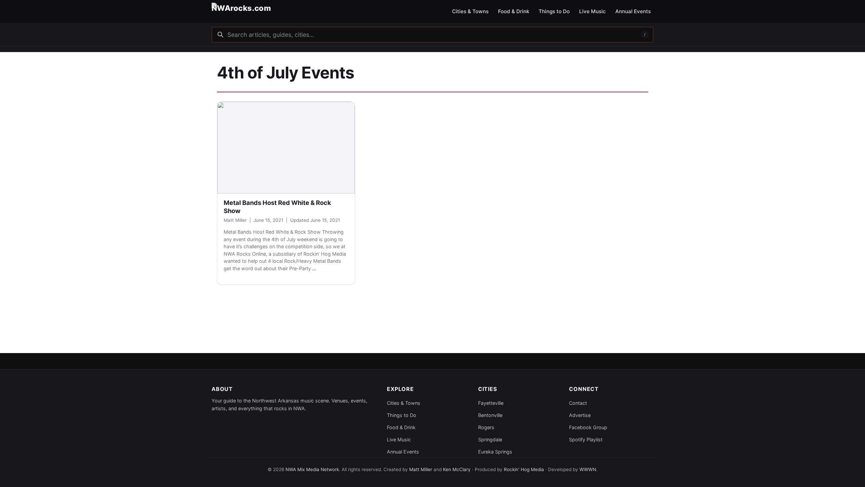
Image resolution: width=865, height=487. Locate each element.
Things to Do (401, 415)
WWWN (587, 469)
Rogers (486, 427)
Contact (578, 403)
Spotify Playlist (585, 439)
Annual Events (403, 452)
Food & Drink (401, 427)
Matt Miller (235, 220)
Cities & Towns (403, 403)
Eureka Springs (495, 452)
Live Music (399, 439)
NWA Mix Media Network (312, 469)
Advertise (580, 415)
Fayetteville (490, 403)
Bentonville (490, 415)
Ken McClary (457, 469)
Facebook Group (588, 427)
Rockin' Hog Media (524, 469)
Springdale (490, 439)
